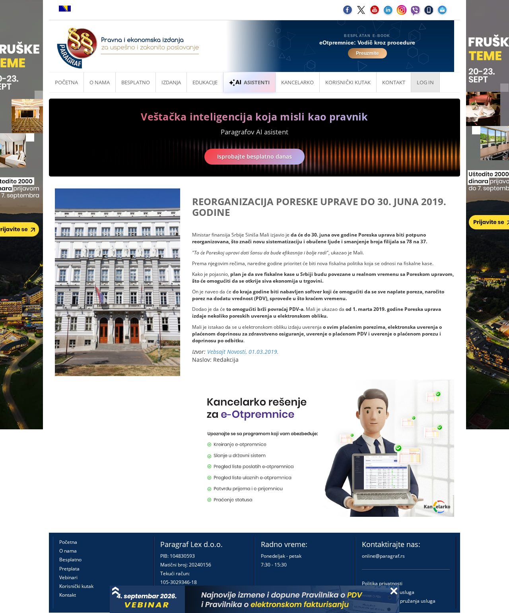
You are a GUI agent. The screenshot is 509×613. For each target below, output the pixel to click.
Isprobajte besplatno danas (254, 156)
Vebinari (68, 577)
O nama (99, 82)
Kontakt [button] (393, 82)
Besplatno (135, 82)
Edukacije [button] (205, 82)
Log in (425, 82)
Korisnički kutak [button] (348, 82)
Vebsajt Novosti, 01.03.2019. (243, 351)
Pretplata (69, 568)
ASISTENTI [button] (257, 82)
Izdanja (171, 82)
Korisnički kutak (76, 586)
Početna (66, 82)
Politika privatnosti (382, 583)
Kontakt (67, 595)
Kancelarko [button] (297, 82)
